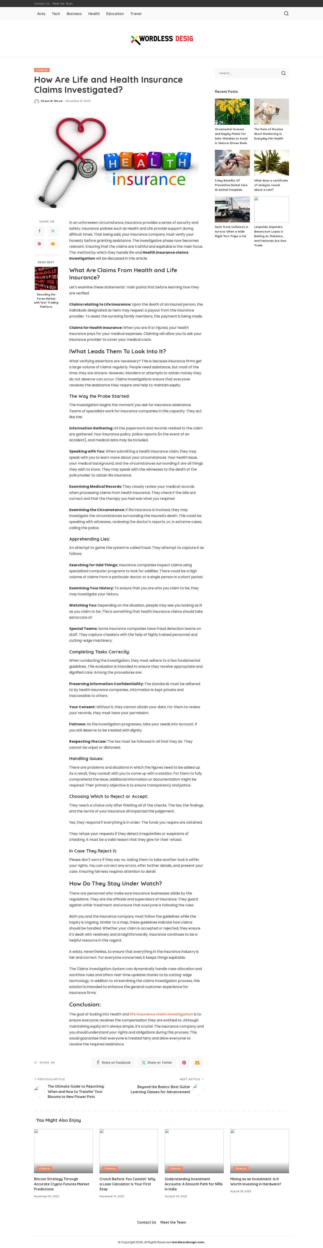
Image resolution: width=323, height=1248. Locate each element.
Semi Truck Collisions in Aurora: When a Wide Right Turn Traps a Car (231, 231)
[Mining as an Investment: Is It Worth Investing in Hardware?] (259, 1151)
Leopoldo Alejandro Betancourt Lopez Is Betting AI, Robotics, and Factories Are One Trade (270, 236)
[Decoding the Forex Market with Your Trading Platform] (46, 278)
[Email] (53, 244)
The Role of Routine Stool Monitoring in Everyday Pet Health (268, 133)
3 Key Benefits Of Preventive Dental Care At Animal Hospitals (231, 185)
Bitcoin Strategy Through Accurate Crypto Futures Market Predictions (61, 1184)
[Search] (286, 13)
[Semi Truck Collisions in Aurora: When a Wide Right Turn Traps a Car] (232, 209)
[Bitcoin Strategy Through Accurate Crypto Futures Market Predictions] (63, 1151)
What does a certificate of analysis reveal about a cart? (271, 185)
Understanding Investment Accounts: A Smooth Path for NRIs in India (194, 1184)
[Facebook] (39, 231)
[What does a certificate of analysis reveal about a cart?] (271, 163)
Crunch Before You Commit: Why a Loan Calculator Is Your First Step (127, 1184)
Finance (42, 69)
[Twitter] (53, 231)
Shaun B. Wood (51, 101)
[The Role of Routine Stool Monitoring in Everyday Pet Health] (271, 112)
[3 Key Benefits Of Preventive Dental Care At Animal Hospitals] (232, 163)
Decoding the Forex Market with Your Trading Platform (46, 300)
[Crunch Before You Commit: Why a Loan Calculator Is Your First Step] (129, 1151)
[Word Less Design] (161, 38)
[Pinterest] (39, 244)
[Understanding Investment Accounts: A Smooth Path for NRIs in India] (194, 1151)
